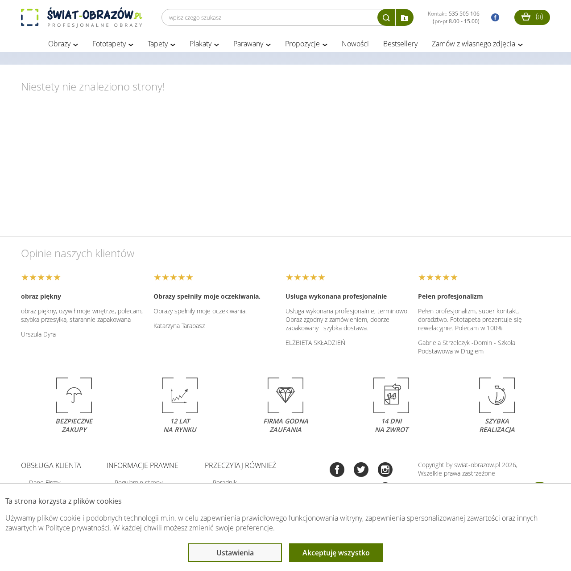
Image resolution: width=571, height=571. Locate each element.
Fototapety (109, 44)
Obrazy (59, 44)
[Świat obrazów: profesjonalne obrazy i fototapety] (81, 17)
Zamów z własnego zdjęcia (473, 44)
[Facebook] (337, 470)
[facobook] (493, 17)
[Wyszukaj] (386, 17)
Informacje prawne (142, 465)
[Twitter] (361, 470)
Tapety (158, 44)
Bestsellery (400, 44)
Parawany (248, 44)
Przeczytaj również (240, 465)
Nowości (355, 44)
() (538, 16)
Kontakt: (454, 17)
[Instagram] (385, 470)
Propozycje (302, 44)
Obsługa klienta (51, 465)
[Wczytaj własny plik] (405, 17)
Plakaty (200, 44)
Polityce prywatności (78, 528)
